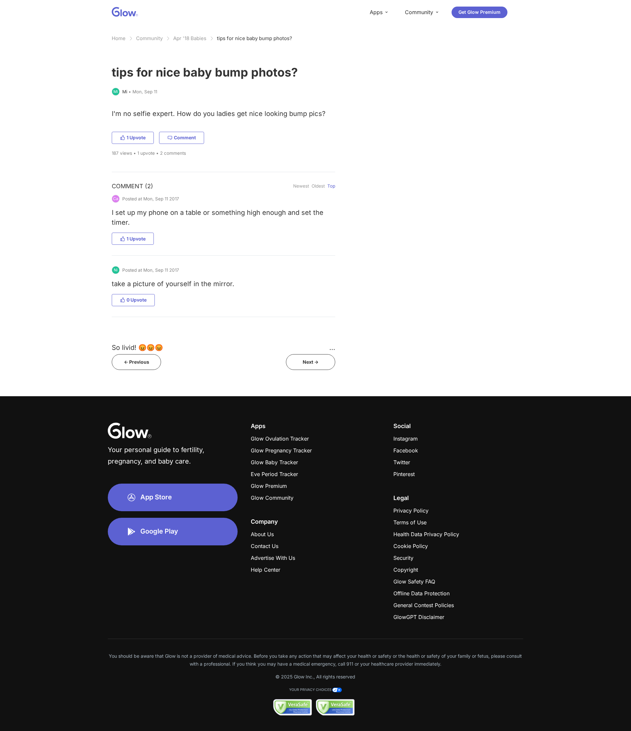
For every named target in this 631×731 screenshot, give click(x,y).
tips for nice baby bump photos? (254, 38)
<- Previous (136, 362)
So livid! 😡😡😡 (137, 347)
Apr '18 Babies (189, 38)
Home (119, 38)
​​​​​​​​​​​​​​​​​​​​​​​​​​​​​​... (332, 347)
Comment (185, 137)
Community (149, 38)
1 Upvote (136, 137)
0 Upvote (137, 300)
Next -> (310, 362)
